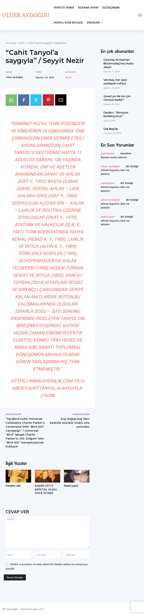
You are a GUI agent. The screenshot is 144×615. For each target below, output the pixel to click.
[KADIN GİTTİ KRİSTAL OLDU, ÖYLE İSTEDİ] (47, 476)
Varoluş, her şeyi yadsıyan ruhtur (115, 81)
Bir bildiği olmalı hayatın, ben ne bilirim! (119, 170)
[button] (139, 15)
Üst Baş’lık (111, 129)
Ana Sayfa (11, 43)
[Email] (60, 100)
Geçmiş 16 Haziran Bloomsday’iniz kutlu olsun (119, 63)
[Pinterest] (48, 100)
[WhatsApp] (11, 100)
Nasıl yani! (71, 485)
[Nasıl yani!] (76, 476)
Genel (21, 43)
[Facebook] (23, 100)
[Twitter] (36, 100)
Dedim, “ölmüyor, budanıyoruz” (116, 114)
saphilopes (107, 153)
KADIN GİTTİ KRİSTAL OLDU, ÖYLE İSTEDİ (46, 489)
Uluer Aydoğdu (14, 77)
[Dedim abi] (18, 476)
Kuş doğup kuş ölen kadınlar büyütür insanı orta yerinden (69, 422)
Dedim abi (13, 485)
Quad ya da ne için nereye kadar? (117, 98)
